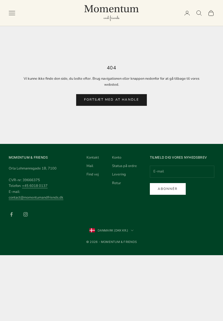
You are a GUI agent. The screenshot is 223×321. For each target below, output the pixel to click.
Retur (116, 183)
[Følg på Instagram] (25, 214)
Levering (119, 174)
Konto (116, 157)
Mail (89, 165)
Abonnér (168, 189)
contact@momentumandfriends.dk (36, 197)
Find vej (92, 174)
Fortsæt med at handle (111, 99)
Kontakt (92, 157)
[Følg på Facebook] (11, 214)
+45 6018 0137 (35, 185)
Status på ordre (124, 165)
